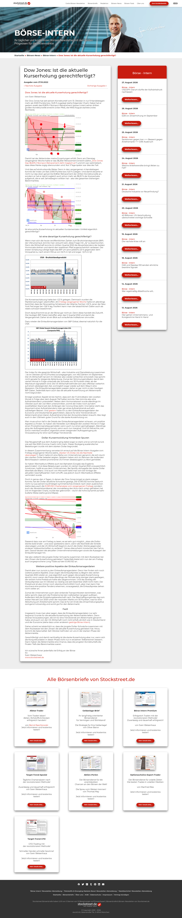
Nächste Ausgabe (33, 86)
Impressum (107, 895)
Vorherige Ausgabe (96, 86)
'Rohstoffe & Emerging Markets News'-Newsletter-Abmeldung (90, 891)
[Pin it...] (95, 884)
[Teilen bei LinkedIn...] (99, 884)
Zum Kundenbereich (159, 3)
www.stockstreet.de (34, 657)
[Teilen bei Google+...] (87, 884)
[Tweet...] (83, 884)
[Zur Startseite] (22, 3)
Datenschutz (95, 895)
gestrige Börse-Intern (79, 622)
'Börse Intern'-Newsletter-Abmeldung (46, 891)
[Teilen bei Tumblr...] (91, 884)
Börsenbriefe (68, 895)
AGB (87, 895)
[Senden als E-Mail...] (103, 884)
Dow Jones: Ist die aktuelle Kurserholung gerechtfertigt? (87, 55)
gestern (52, 410)
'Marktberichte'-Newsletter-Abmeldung (135, 891)
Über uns (79, 895)
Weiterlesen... (131, 99)
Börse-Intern (49, 55)
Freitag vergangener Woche (72, 302)
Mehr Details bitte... (36, 741)
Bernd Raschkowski (38, 725)
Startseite (19, 55)
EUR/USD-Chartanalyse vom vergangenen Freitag (69, 486)
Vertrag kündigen (121, 895)
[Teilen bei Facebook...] (79, 884)
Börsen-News (33, 55)
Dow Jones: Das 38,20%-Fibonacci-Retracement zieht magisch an (64, 162)
